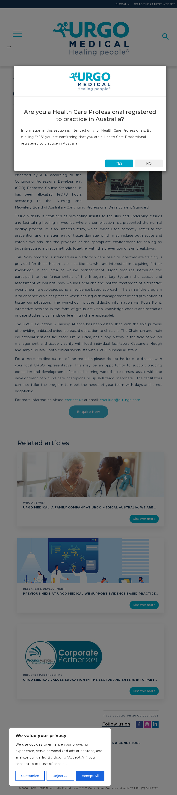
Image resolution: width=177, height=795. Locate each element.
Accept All (90, 776)
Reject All (60, 776)
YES (119, 163)
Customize (30, 776)
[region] (60, 757)
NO (149, 163)
